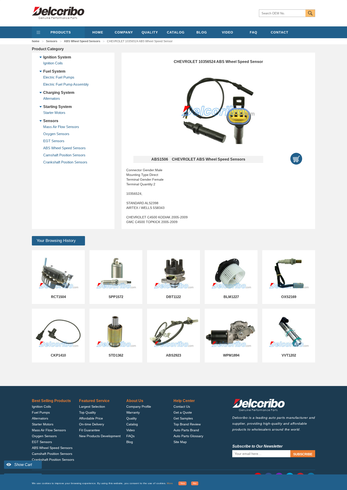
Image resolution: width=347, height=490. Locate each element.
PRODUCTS (61, 32)
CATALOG (176, 32)
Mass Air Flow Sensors (61, 127)
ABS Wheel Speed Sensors (82, 41)
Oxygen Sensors (56, 134)
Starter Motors (54, 113)
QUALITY (150, 32)
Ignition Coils (53, 63)
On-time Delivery (91, 424)
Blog (129, 442)
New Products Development (100, 436)
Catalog (132, 424)
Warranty (133, 412)
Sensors (51, 41)
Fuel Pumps (41, 412)
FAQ (253, 32)
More (170, 483)
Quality (131, 418)
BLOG (201, 32)
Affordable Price (91, 418)
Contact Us (182, 406)
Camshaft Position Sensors (64, 155)
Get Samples (183, 418)
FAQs (130, 436)
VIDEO (227, 32)
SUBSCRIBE (302, 454)
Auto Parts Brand (186, 430)
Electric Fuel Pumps (58, 77)
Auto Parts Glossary (188, 436)
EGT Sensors (53, 141)
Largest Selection (92, 406)
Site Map (180, 442)
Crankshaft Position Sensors (65, 162)
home (35, 41)
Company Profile (138, 406)
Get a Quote (183, 412)
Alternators (51, 98)
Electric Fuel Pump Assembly (66, 84)
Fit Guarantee (89, 430)
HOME (97, 32)
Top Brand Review (187, 424)
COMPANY (124, 32)
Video (130, 430)
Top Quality (87, 412)
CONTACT (279, 32)
